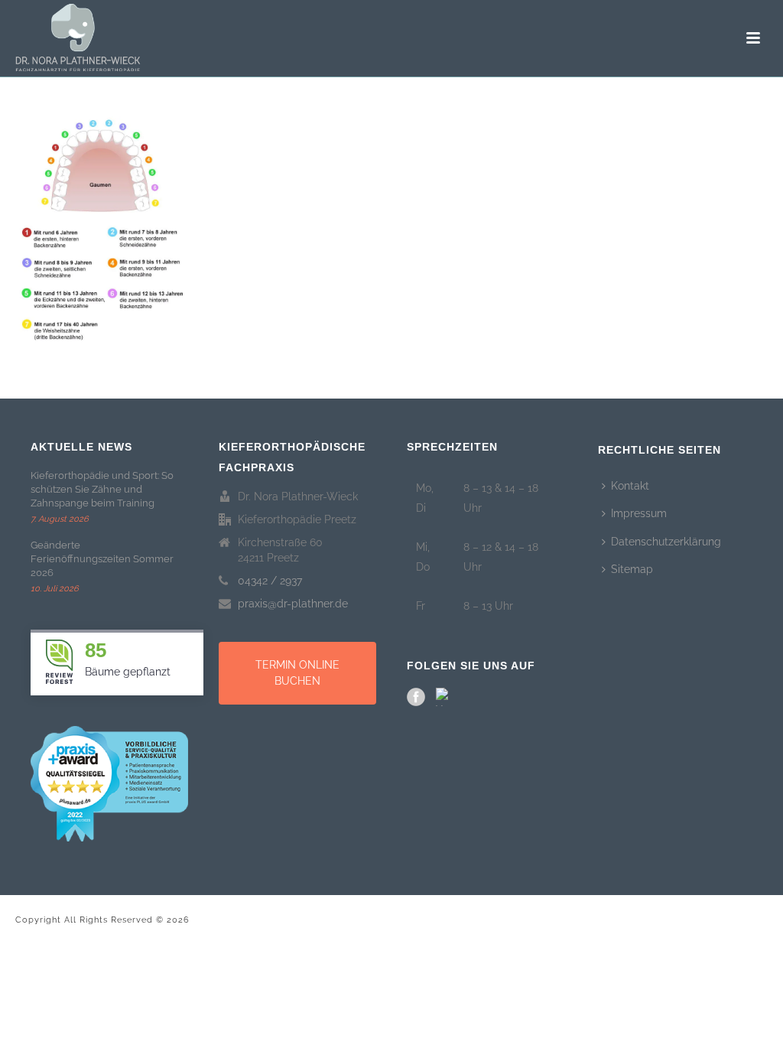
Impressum (639, 513)
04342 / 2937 (270, 581)
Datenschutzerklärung (666, 542)
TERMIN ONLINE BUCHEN (297, 673)
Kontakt (630, 486)
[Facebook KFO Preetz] (416, 697)
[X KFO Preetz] (445, 697)
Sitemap (632, 569)
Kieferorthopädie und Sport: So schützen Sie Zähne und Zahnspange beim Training (102, 489)
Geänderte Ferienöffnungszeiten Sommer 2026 (102, 558)
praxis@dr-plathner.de (293, 603)
